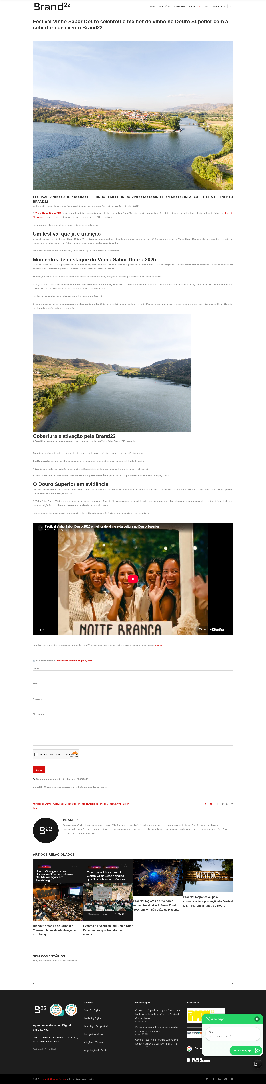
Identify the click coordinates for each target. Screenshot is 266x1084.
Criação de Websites (94, 1042)
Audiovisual (72, 206)
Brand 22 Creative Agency (53, 1079)
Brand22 (40, 206)
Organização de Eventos (96, 1050)
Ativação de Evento (42, 804)
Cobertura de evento (75, 804)
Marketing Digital (92, 1018)
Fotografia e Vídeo (93, 1034)
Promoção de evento (111, 206)
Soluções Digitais (92, 1010)
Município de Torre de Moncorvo (101, 804)
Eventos (97, 206)
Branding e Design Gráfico (97, 1026)
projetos (158, 645)
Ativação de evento (57, 206)
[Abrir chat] (257, 1064)
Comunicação (86, 206)
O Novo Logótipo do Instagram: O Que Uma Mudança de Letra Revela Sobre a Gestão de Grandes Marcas (157, 1014)
